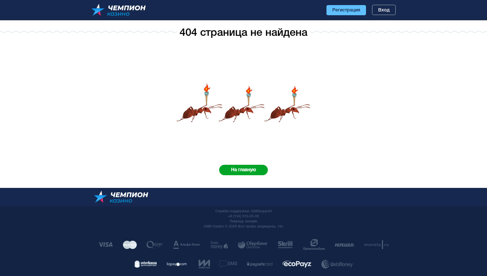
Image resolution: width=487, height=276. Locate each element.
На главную (243, 170)
